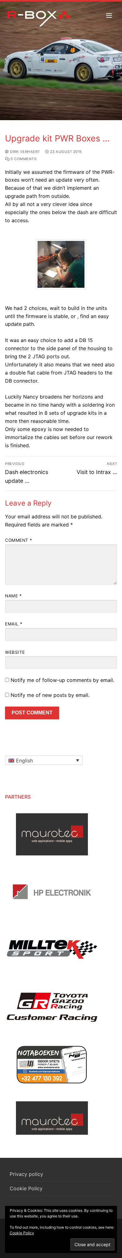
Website (15, 652)
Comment (18, 540)
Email (14, 623)
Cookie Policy (26, 1188)
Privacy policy (26, 1174)
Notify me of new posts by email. (50, 695)
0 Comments (23, 159)
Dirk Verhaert (24, 151)
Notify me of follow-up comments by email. (62, 680)
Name (13, 595)
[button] (44, 760)
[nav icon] (109, 15)
